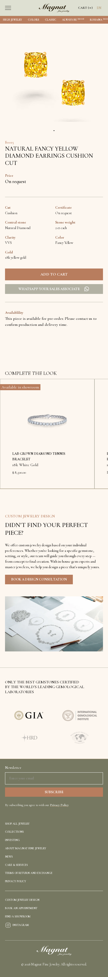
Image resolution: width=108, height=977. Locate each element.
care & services (16, 865)
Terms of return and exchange (28, 873)
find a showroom (17, 916)
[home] (54, 8)
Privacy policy (15, 881)
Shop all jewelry (17, 823)
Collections (14, 831)
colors (33, 19)
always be (73, 19)
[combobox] (99, 8)
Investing (12, 840)
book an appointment (21, 908)
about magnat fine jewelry (25, 848)
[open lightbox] (54, 76)
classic (50, 19)
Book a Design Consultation (39, 579)
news (9, 856)
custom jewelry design (22, 900)
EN (99, 8)
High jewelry (12, 19)
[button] (18, 8)
